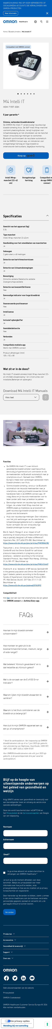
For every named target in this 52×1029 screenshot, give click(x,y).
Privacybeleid (11, 813)
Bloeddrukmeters (15, 32)
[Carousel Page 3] (24, 93)
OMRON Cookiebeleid (11, 998)
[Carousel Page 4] (27, 93)
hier (8, 597)
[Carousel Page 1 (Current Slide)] (18, 93)
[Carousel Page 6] (34, 93)
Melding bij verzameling (15, 1025)
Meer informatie (10, 13)
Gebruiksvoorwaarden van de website (18, 988)
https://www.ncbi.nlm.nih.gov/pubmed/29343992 (22, 585)
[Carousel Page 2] (21, 93)
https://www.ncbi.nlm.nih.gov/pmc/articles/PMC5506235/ (26, 543)
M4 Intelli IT (26, 32)
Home (5, 32)
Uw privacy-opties (20, 1021)
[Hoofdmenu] (47, 21)
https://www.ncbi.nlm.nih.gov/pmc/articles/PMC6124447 (25, 564)
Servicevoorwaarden (31, 813)
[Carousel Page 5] (30, 93)
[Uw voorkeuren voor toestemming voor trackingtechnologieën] (47, 1024)
